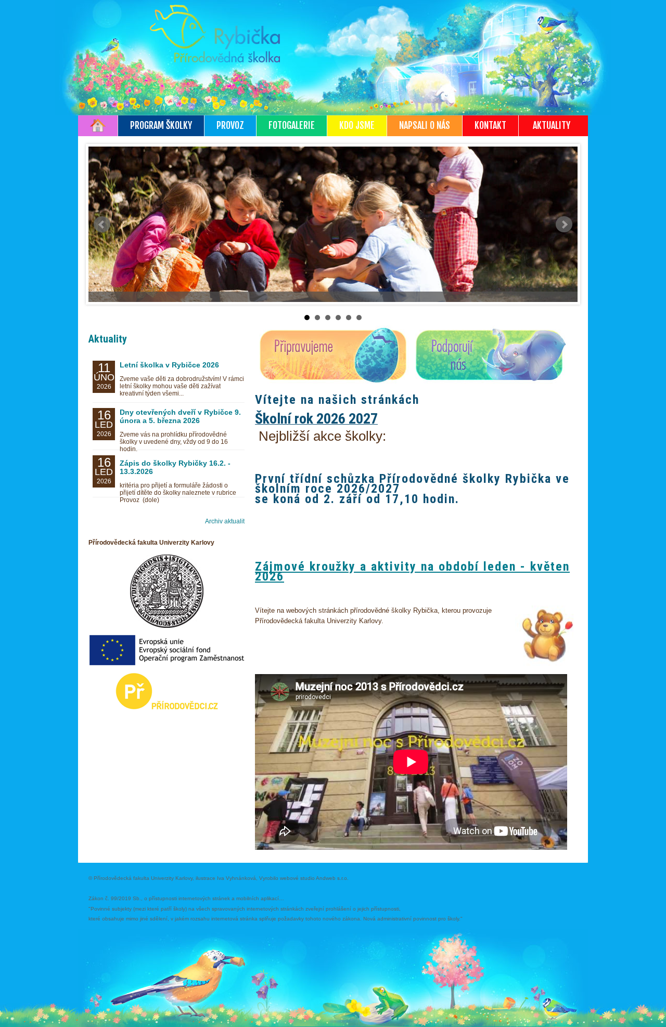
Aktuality (107, 339)
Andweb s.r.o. (332, 878)
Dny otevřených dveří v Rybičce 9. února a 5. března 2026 (180, 416)
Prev (102, 224)
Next (564, 224)
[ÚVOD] (98, 125)
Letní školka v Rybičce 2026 (169, 365)
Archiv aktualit (225, 521)
